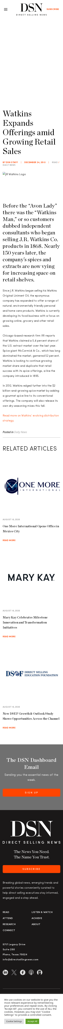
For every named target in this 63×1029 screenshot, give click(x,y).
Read (6, 912)
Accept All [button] (32, 1021)
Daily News (9, 165)
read (55, 163)
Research (9, 924)
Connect (9, 930)
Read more (9, 541)
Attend (8, 918)
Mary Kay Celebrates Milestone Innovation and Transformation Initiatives (25, 622)
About (36, 924)
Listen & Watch (42, 912)
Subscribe (53, 9)
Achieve (37, 918)
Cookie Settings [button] (14, 1021)
